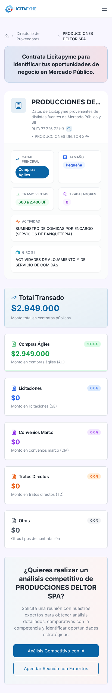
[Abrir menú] (104, 8)
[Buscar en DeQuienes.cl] (69, 129)
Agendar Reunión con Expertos (56, 668)
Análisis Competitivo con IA (56, 651)
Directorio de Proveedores (28, 36)
